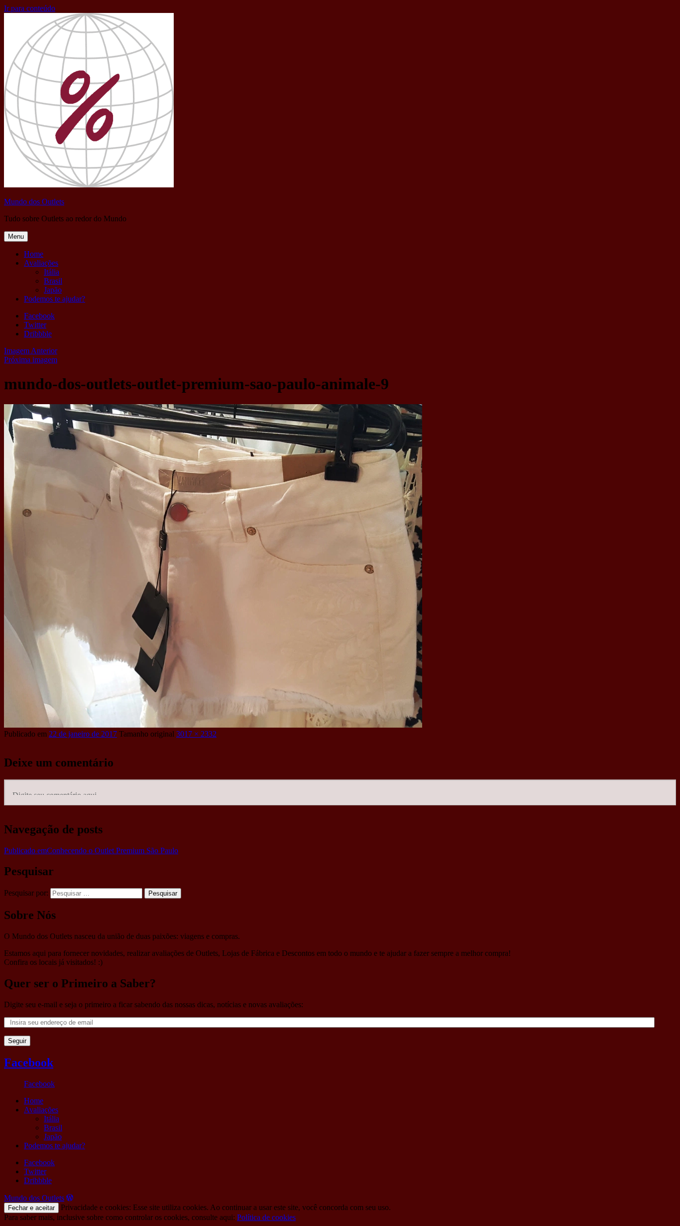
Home (33, 254)
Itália (51, 272)
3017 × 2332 (196, 734)
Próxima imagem (30, 359)
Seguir (17, 1041)
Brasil (53, 281)
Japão (53, 290)
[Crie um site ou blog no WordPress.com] (69, 1198)
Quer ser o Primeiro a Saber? (80, 983)
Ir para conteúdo (29, 8)
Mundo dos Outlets (34, 201)
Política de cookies (266, 1217)
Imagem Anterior (30, 350)
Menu (16, 236)
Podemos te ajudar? (54, 299)
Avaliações (41, 263)
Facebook (28, 1062)
